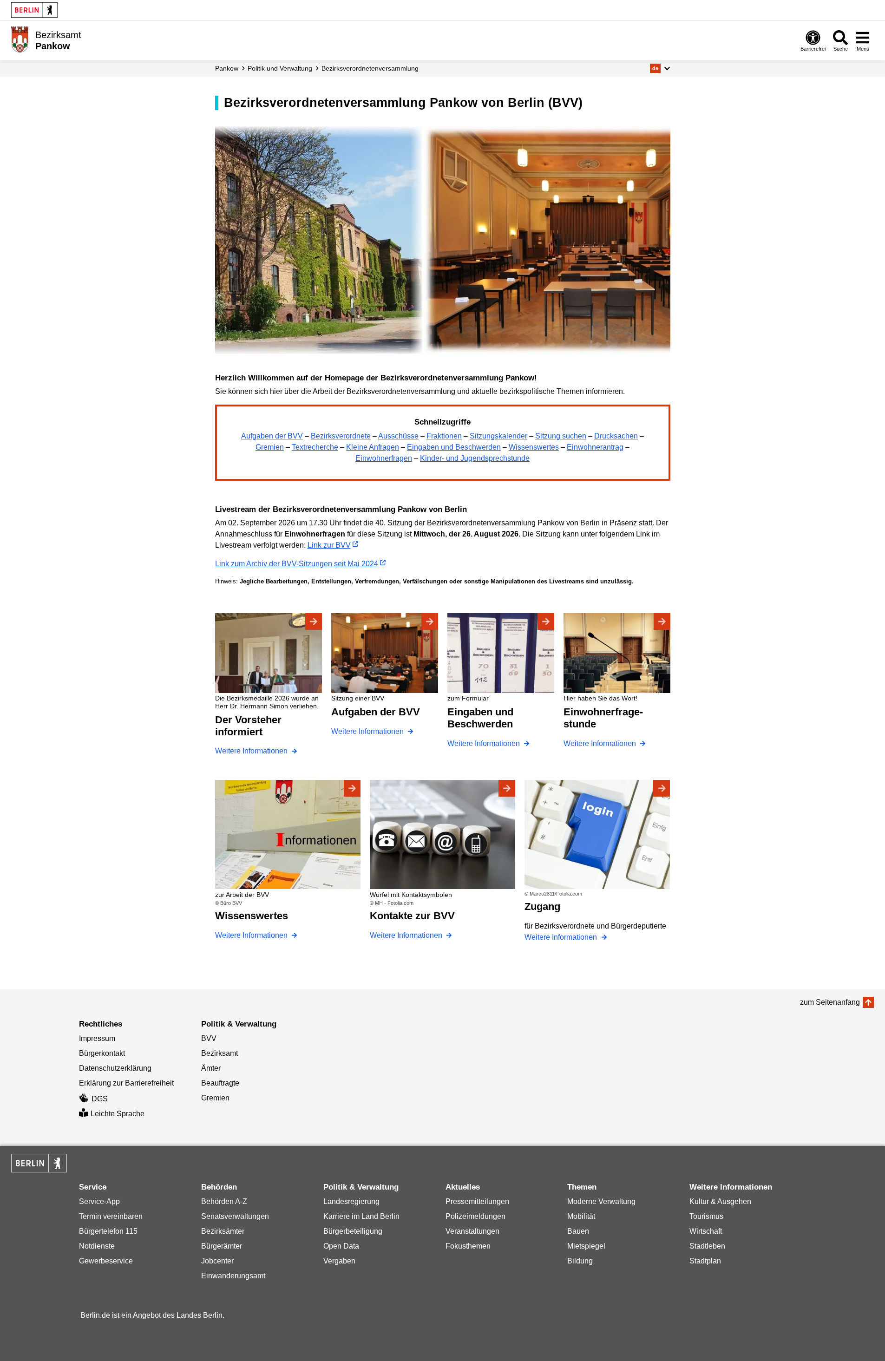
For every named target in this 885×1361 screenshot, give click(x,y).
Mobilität (581, 1216)
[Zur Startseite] (19, 39)
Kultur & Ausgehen (720, 1201)
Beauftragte (220, 1083)
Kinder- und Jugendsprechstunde (475, 458)
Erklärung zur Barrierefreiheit (126, 1083)
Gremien (270, 447)
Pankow (226, 68)
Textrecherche (315, 447)
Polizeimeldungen (475, 1216)
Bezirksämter (222, 1231)
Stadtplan (705, 1261)
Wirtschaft (705, 1231)
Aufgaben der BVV (272, 436)
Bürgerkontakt (102, 1053)
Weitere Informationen (252, 751)
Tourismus (706, 1216)
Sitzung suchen (560, 436)
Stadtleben (707, 1246)
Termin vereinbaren (111, 1216)
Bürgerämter (221, 1246)
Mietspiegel (586, 1246)
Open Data (341, 1246)
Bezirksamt (219, 1053)
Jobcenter (217, 1261)
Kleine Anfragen (372, 447)
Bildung (580, 1261)
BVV (208, 1038)
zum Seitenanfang (830, 1002)
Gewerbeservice (106, 1261)
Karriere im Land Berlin (361, 1216)
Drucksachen (616, 436)
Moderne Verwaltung (601, 1201)
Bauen (578, 1231)
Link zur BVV (329, 545)
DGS (100, 1099)
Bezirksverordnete (341, 436)
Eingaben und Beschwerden (454, 447)
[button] (660, 68)
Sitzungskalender (498, 436)
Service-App (99, 1201)
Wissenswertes (534, 447)
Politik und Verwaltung (280, 68)
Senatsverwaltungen (235, 1216)
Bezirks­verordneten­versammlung (370, 68)
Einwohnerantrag (595, 447)
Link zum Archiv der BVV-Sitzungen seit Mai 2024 (296, 564)
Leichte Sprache (117, 1114)
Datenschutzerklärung (115, 1068)
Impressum (97, 1038)
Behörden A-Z (224, 1201)
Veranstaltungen (472, 1231)
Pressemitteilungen (477, 1201)
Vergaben (339, 1261)
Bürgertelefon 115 (108, 1231)
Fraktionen (444, 436)
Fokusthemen (468, 1246)
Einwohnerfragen (383, 458)
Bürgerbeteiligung (352, 1231)
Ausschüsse (398, 436)
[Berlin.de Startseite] (34, 10)
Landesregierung (351, 1201)
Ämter (211, 1068)
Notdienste (97, 1246)
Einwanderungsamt (233, 1276)
